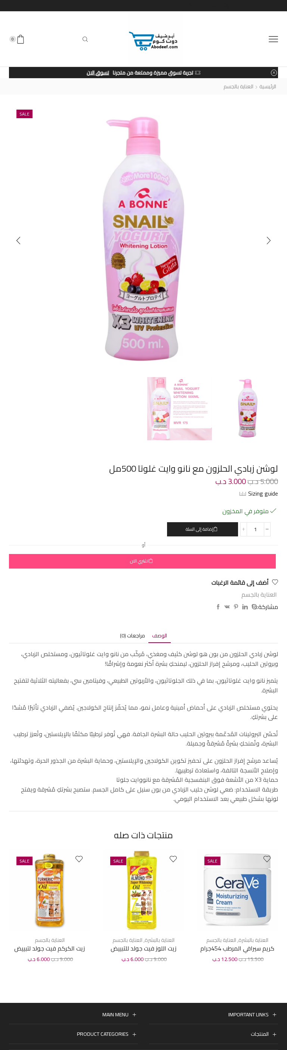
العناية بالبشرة (253, 940)
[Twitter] (226, 6)
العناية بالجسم (238, 86)
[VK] (227, 607)
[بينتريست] (236, 607)
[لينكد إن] (245, 607)
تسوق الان (98, 72)
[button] (18, 240)
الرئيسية (267, 86)
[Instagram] (213, 6)
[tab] (159, 635)
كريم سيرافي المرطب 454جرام (237, 948)
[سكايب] (253, 607)
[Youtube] (201, 6)
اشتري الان (139, 561)
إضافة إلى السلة (199, 529)
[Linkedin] (192, 6)
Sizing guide (263, 493)
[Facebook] (235, 6)
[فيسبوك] (218, 607)
